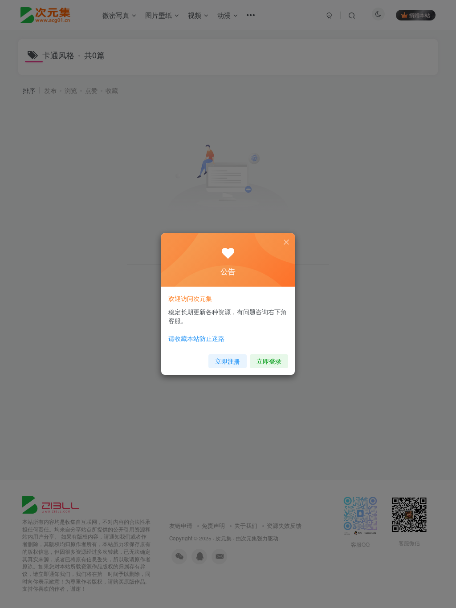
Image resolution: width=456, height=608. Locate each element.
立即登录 (268, 361)
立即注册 (227, 361)
